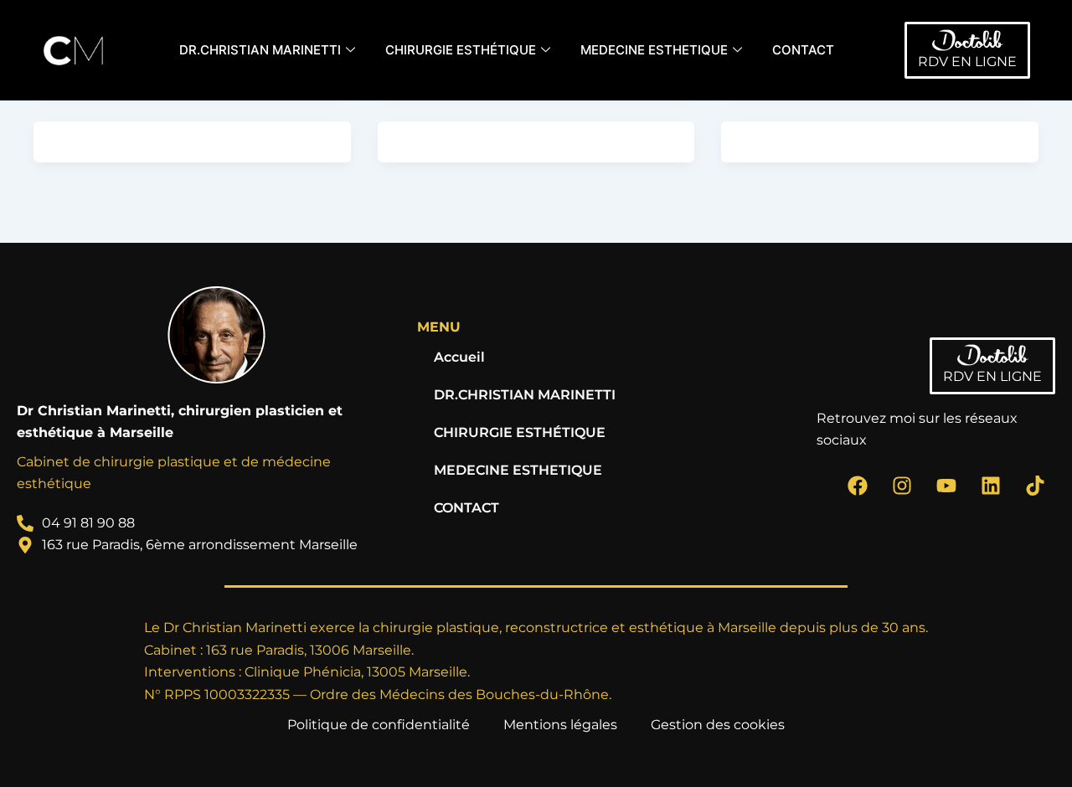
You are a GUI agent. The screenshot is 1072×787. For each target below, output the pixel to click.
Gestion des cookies (718, 725)
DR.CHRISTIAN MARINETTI (260, 50)
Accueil (459, 357)
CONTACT (803, 50)
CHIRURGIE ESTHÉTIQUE (460, 50)
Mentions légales (560, 725)
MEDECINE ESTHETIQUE (654, 50)
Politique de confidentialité (378, 725)
